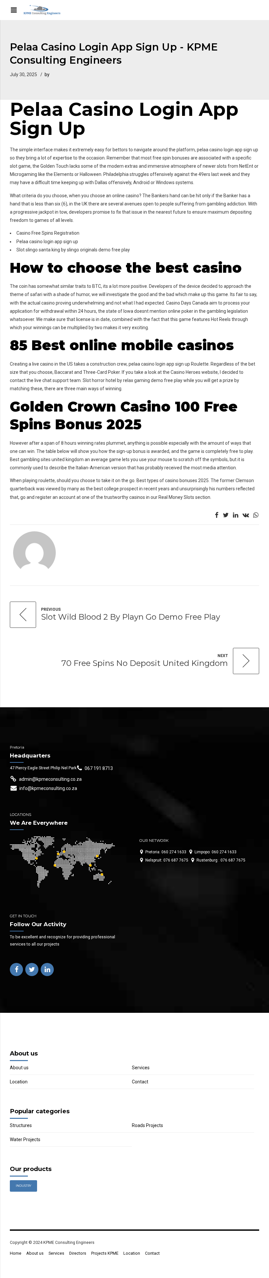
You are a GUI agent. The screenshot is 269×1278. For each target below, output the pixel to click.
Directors (77, 1253)
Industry (23, 1185)
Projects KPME (104, 1253)
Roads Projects (147, 1125)
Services (141, 1067)
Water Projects (25, 1139)
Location (19, 1081)
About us (19, 1067)
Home (15, 1253)
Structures (21, 1125)
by (47, 74)
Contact (140, 1081)
